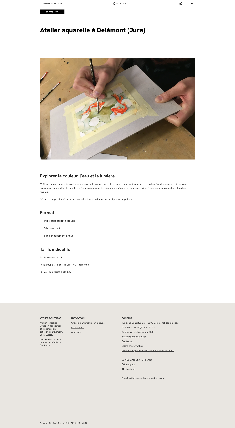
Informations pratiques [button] (134, 336)
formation (52, 11)
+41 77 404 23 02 (123, 3)
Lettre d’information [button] (132, 345)
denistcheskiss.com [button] (153, 378)
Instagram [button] (129, 364)
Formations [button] (77, 327)
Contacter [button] (127, 341)
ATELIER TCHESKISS (52, 3)
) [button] (178, 322)
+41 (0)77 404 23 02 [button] (144, 327)
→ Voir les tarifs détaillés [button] (56, 271)
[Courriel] (180, 3)
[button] (164, 322)
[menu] (191, 3)
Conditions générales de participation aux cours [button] (148, 350)
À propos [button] (76, 332)
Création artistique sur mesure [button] (88, 322)
